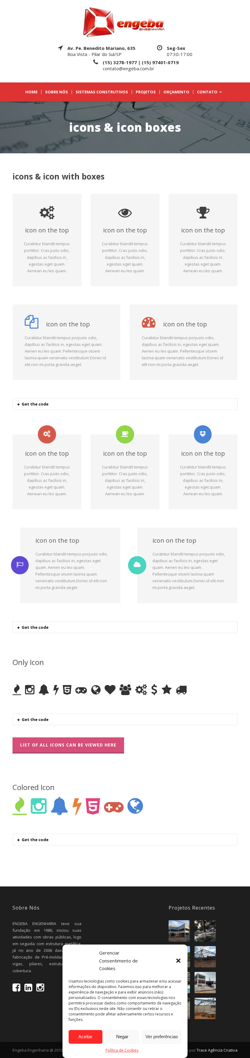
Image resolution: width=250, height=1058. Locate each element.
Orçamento (176, 92)
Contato (207, 92)
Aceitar (85, 1036)
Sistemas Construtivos (102, 92)
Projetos (146, 92)
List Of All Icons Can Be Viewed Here (68, 745)
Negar (122, 1036)
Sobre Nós (56, 92)
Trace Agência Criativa (217, 1050)
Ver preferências (161, 1036)
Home (31, 92)
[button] (178, 961)
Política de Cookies (121, 1050)
